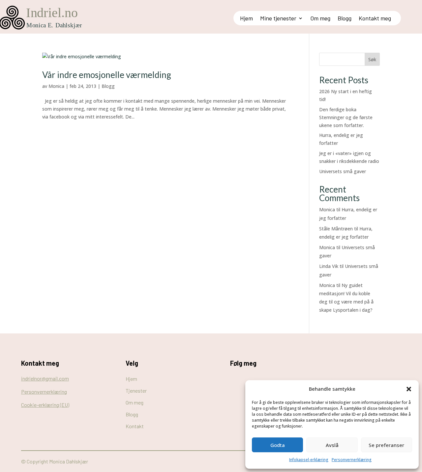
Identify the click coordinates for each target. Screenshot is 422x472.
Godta (277, 445)
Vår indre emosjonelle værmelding (106, 74)
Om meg (320, 19)
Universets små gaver (342, 171)
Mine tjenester (278, 19)
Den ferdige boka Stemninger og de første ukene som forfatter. (346, 117)
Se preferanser (386, 445)
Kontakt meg (375, 19)
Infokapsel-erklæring (308, 459)
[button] (409, 389)
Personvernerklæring (352, 459)
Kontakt (135, 426)
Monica (56, 86)
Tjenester (136, 390)
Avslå (332, 445)
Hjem (246, 19)
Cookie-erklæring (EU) (45, 405)
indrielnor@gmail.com (45, 378)
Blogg (344, 19)
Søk (372, 59)
